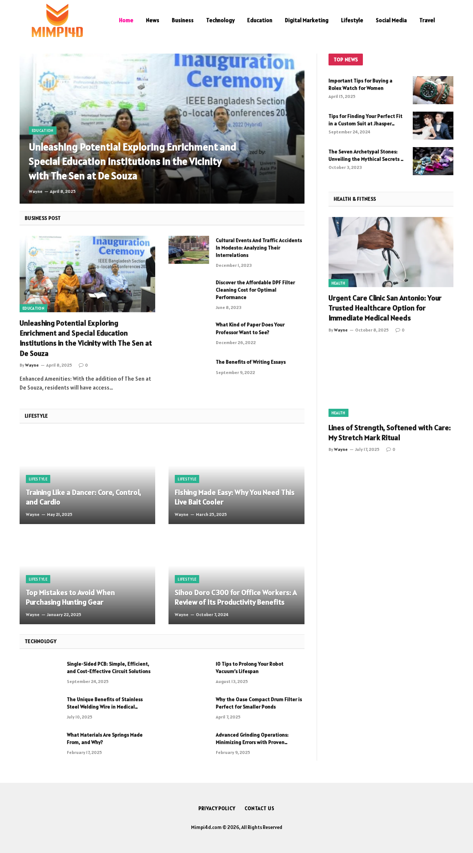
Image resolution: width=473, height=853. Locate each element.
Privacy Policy (216, 808)
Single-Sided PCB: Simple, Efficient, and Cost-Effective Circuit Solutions (108, 667)
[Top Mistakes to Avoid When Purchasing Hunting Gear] (87, 579)
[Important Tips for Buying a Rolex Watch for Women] (433, 90)
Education (259, 20)
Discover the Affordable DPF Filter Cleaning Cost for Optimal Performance (255, 289)
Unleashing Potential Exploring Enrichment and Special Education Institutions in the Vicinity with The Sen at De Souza (132, 161)
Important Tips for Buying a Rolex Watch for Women (360, 84)
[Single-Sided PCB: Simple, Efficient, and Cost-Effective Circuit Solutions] (40, 673)
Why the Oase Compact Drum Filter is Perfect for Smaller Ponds (259, 703)
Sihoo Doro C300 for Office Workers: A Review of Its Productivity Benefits (236, 597)
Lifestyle (352, 20)
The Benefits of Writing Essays (251, 361)
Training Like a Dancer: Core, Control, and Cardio (83, 497)
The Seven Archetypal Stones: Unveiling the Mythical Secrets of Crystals (367, 155)
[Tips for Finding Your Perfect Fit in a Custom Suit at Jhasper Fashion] (433, 126)
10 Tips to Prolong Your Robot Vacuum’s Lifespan (249, 667)
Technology (220, 20)
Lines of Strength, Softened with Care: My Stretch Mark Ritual (390, 432)
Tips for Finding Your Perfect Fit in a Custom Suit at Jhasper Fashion (365, 120)
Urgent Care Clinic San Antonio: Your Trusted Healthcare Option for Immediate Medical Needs (385, 308)
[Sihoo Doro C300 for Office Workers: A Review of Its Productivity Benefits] (236, 579)
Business (183, 20)
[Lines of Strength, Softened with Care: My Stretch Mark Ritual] (391, 382)
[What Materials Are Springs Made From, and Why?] (40, 744)
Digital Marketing (307, 20)
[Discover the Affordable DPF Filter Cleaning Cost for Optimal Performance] (189, 292)
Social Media (391, 20)
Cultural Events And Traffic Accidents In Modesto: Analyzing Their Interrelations (259, 247)
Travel (427, 20)
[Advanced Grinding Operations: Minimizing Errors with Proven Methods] (189, 744)
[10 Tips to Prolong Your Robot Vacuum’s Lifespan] (189, 673)
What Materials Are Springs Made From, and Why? (105, 738)
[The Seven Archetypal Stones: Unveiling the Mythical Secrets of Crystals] (433, 161)
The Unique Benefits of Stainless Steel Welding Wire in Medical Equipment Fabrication (105, 703)
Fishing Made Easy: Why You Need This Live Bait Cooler (235, 497)
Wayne (35, 191)
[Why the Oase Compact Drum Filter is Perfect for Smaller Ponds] (189, 709)
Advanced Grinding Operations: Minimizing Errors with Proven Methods (252, 738)
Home (126, 20)
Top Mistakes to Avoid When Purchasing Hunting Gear (70, 597)
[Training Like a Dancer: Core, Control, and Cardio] (87, 479)
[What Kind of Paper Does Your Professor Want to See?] (189, 334)
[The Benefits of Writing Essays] (189, 371)
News (152, 20)
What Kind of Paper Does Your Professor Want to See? (250, 328)
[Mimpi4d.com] (57, 20)
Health (338, 283)
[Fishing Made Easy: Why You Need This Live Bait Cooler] (236, 479)
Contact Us (260, 808)
